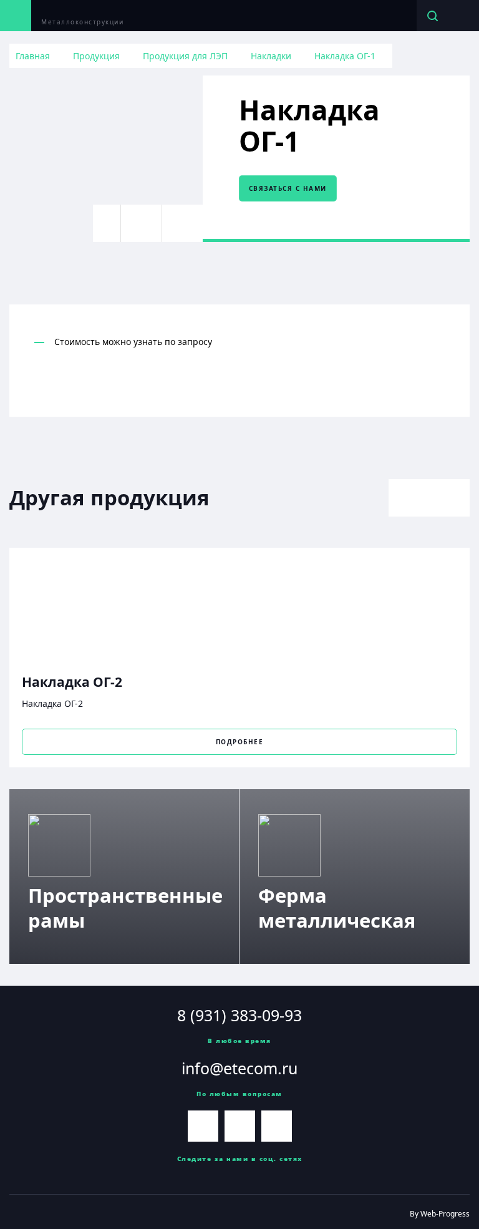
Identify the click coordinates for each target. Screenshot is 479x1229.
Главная (33, 56)
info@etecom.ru (239, 1068)
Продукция (96, 56)
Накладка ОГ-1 (344, 56)
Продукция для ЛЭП (185, 56)
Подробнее (240, 741)
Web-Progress (445, 1213)
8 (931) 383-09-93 (239, 1015)
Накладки (271, 56)
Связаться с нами (288, 188)
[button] (409, 498)
